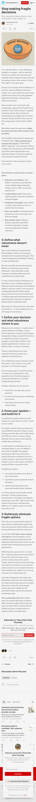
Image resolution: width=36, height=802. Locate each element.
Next (29, 664)
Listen (32, 23)
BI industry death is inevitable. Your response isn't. (12, 728)
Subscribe (25, 3)
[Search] (32, 702)
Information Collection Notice (21, 641)
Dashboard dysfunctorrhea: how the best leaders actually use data (13, 709)
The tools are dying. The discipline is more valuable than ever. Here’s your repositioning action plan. (13, 734)
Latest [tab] (9, 702)
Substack (8, 798)
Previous (7, 664)
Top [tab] (4, 702)
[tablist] (10, 678)
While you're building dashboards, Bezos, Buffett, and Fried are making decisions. (13, 715)
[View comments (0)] (10, 29)
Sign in (32, 3)
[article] (18, 714)
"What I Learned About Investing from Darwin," (16, 142)
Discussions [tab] (16, 702)
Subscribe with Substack (19, 781)
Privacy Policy (24, 789)
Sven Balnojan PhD (12, 22)
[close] (30, 744)
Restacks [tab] (14, 678)
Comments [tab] (6, 678)
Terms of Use (27, 639)
